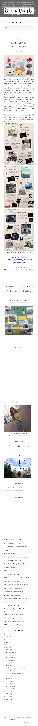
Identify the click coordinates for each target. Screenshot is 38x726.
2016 (7, 694)
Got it (24, 14)
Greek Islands (22, 487)
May (9, 678)
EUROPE (19, 38)
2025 (7, 637)
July (9, 665)
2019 (7, 647)
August (10, 662)
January (10, 689)
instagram (18, 449)
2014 (7, 699)
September (11, 660)
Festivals (7, 487)
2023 (7, 642)
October (10, 657)
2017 (7, 691)
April (9, 681)
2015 (7, 696)
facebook (9, 449)
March (9, 683)
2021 (7, 644)
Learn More (16, 14)
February (10, 686)
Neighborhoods (18, 490)
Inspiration (8, 490)
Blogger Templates (12, 719)
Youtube (28, 449)
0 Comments (9, 286)
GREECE (14, 487)
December (11, 652)
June (9, 676)
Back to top (28, 722)
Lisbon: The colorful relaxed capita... (18, 332)
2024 (7, 639)
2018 (7, 650)
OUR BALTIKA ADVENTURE (15, 673)
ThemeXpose (21, 717)
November (11, 655)
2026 (7, 634)
